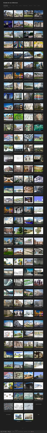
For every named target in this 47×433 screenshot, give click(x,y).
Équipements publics (25, 5)
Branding (10, 5)
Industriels (35, 5)
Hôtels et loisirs (30, 5)
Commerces (20, 5)
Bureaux (17, 5)
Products (5, 7)
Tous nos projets (5, 5)
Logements (39, 5)
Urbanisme (9, 7)
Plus (22, 428)
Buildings (13, 5)
